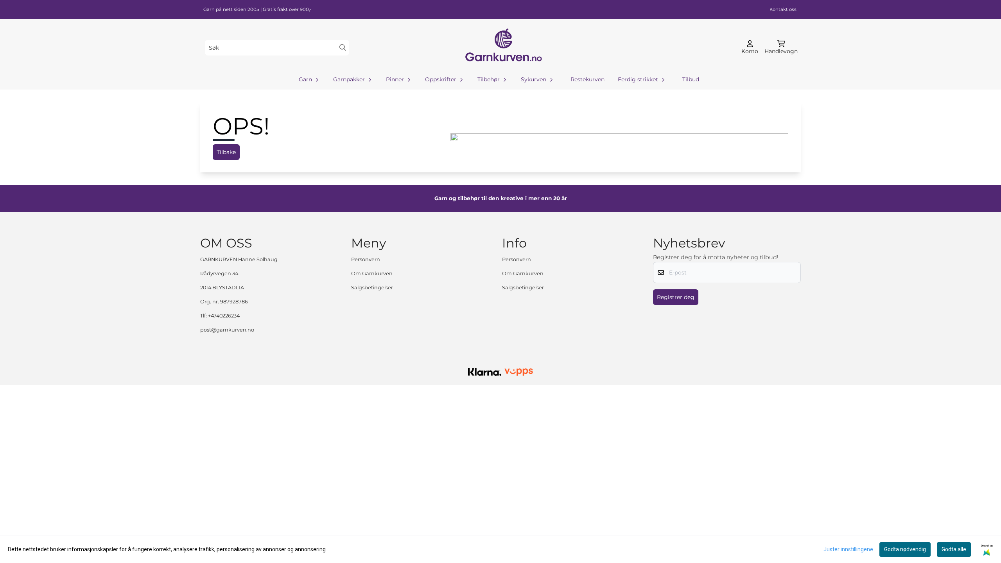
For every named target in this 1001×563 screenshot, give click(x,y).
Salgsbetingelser (372, 287)
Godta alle (954, 549)
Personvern (365, 259)
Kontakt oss (783, 9)
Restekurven (587, 79)
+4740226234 (224, 316)
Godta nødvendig (905, 549)
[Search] (343, 47)
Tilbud (690, 79)
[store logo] (502, 47)
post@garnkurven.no (227, 330)
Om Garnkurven (372, 273)
